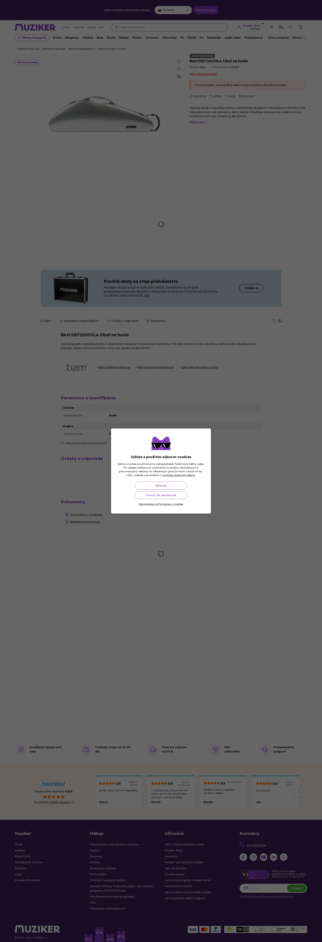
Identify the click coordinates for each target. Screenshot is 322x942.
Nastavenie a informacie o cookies (161, 504)
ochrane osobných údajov (178, 475)
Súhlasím (161, 485)
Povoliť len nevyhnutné (161, 495)
